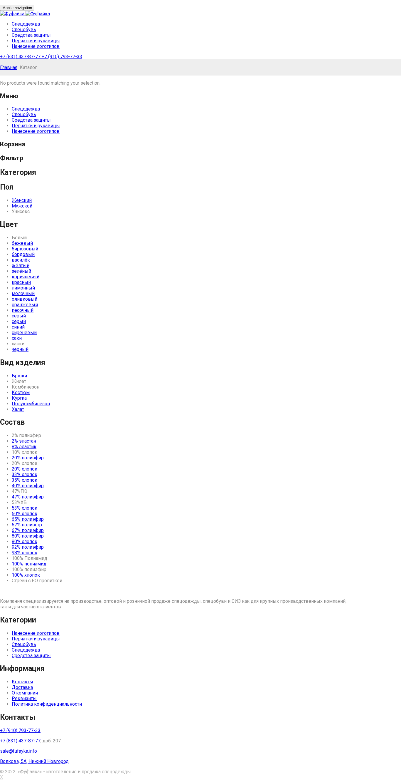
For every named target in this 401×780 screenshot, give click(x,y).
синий (18, 327)
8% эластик (24, 446)
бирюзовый (25, 249)
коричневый (25, 276)
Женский (22, 200)
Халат (18, 409)
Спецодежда (26, 24)
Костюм (21, 392)
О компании (25, 693)
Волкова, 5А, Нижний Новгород (34, 761)
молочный (23, 293)
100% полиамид (29, 564)
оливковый (24, 299)
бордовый (23, 254)
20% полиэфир (28, 458)
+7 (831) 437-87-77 (21, 56)
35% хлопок (24, 480)
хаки (17, 338)
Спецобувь (24, 29)
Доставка (22, 687)
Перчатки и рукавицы (36, 40)
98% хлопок (24, 552)
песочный (22, 310)
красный (21, 282)
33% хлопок (24, 474)
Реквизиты (24, 698)
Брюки (19, 376)
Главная (8, 67)
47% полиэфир (28, 497)
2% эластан (24, 441)
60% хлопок (24, 513)
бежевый (22, 243)
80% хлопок (24, 541)
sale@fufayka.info (18, 751)
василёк (21, 260)
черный (20, 349)
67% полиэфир (28, 530)
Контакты (22, 681)
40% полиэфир (28, 485)
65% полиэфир (28, 519)
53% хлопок (24, 508)
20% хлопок (24, 469)
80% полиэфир (28, 536)
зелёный (21, 271)
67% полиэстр (27, 525)
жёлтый (20, 265)
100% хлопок (26, 575)
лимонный (23, 288)
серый (19, 316)
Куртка (19, 398)
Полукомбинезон (31, 403)
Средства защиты (31, 35)
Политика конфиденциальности (47, 704)
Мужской (22, 206)
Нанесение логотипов (36, 46)
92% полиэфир (28, 547)
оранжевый (25, 304)
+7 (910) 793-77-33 (62, 56)
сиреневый (24, 332)
